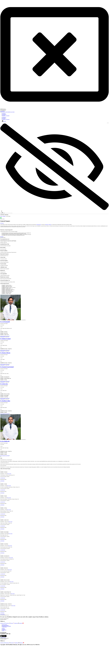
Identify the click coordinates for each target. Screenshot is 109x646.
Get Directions (2, 588)
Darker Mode (6, 214)
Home (1, 216)
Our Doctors (3, 113)
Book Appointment (2, 336)
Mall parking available (3, 479)
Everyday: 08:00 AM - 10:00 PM (4, 500)
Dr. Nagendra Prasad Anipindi (7, 366)
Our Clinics (3, 118)
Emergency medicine (48, 224)
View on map (9, 473)
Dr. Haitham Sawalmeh (5, 338)
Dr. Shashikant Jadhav (5, 400)
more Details (7, 336)
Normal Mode (2, 214)
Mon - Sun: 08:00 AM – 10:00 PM (5, 584)
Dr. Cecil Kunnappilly (5, 321)
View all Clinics (2, 614)
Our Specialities (4, 114)
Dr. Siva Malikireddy (5, 441)
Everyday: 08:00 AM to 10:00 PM (5, 512)
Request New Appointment (5, 115)
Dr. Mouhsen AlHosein (5, 352)
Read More (1, 236)
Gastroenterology (38, 224)
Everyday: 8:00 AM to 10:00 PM (4, 476)
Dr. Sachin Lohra (4, 383)
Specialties (4, 216)
